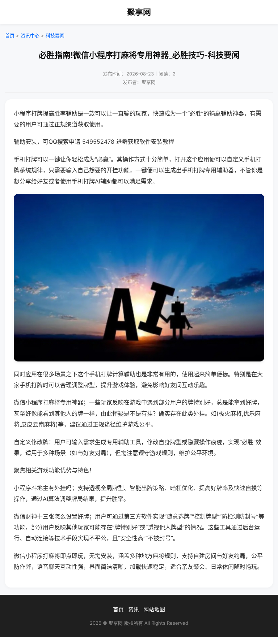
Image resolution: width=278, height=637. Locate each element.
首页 (9, 35)
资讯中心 (30, 35)
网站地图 (154, 609)
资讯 (133, 609)
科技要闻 (55, 35)
